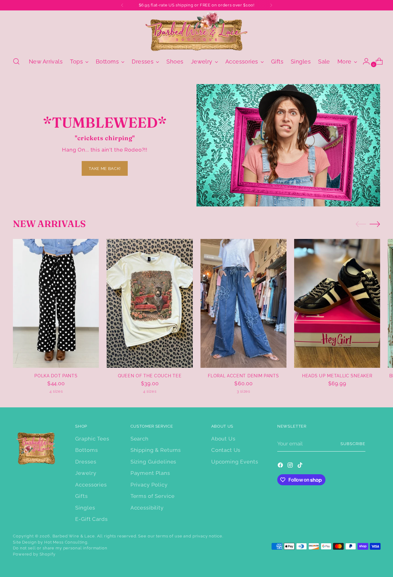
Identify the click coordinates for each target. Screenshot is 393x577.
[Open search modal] (16, 61)
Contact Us (226, 450)
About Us (223, 439)
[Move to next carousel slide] (375, 224)
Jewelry (85, 473)
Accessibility (147, 508)
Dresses (85, 462)
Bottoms (86, 450)
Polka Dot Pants (55, 375)
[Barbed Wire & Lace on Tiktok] (300, 466)
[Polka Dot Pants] (56, 303)
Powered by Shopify (34, 554)
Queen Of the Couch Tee (149, 375)
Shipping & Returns (155, 450)
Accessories (91, 485)
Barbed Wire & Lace (74, 536)
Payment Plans (150, 473)
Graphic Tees (92, 439)
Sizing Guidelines (153, 462)
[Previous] (122, 5)
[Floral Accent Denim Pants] (243, 303)
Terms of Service (152, 496)
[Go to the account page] (364, 61)
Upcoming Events (234, 462)
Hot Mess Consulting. (66, 542)
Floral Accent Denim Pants (243, 375)
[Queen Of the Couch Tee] (150, 303)
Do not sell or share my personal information (60, 548)
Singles (85, 508)
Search (139, 439)
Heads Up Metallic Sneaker (337, 375)
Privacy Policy (149, 485)
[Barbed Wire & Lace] (196, 31)
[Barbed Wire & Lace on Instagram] (290, 466)
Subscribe (352, 443)
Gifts (81, 496)
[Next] (271, 5)
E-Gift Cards (91, 519)
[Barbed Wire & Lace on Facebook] (281, 466)
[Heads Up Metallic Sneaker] (337, 303)
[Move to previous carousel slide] (361, 224)
